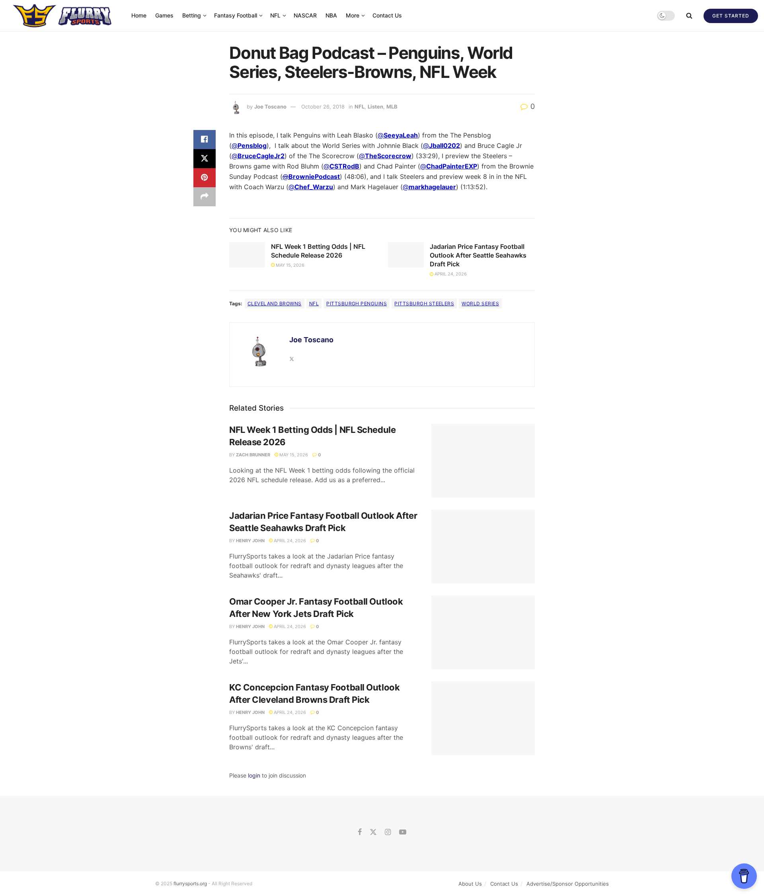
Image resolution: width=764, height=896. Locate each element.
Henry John (250, 540)
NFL (275, 15)
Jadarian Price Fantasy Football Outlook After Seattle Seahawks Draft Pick (478, 255)
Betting (191, 15)
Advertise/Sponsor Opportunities (567, 883)
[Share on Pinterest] (204, 177)
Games (164, 15)
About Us (470, 883)
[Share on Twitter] (204, 158)
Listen (375, 106)
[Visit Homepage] (63, 15)
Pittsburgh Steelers (424, 303)
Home (138, 15)
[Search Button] (689, 15)
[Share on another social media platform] (204, 196)
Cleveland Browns (275, 303)
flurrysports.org (190, 883)
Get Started (730, 16)
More (352, 15)
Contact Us (387, 15)
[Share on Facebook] (204, 139)
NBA (331, 15)
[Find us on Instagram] (388, 832)
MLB (392, 106)
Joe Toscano (270, 106)
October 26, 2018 (323, 106)
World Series (480, 303)
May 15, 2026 (289, 265)
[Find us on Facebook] (360, 832)
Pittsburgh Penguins (356, 303)
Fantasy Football (235, 15)
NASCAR (305, 15)
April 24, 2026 (450, 274)
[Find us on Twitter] (373, 832)
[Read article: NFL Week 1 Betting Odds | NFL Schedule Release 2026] (247, 255)
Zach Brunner (253, 455)
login (254, 775)
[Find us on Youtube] (402, 832)
